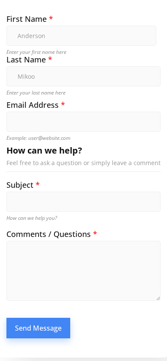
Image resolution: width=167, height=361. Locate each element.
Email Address (35, 105)
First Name (29, 19)
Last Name (29, 59)
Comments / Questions (51, 234)
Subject (23, 184)
